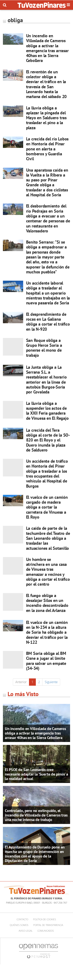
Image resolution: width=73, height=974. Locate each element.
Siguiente (51, 682)
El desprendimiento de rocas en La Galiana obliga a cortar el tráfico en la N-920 (48, 321)
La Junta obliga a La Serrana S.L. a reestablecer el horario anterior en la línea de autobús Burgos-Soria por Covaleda (46, 379)
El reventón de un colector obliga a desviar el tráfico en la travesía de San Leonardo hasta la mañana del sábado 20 (46, 84)
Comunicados (45, 930)
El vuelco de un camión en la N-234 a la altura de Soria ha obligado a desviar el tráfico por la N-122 (47, 632)
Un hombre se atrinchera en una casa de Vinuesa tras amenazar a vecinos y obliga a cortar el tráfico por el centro (48, 572)
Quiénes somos (19, 925)
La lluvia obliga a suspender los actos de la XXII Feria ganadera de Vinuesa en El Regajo (47, 411)
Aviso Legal (26, 930)
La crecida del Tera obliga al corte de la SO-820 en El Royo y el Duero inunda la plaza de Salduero (48, 440)
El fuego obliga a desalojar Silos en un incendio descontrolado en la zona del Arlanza (47, 603)
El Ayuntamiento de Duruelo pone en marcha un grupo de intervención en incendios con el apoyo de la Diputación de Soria (35, 854)
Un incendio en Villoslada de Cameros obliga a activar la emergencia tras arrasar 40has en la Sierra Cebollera (47, 48)
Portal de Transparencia (48, 925)
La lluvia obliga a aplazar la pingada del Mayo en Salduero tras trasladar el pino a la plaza (46, 117)
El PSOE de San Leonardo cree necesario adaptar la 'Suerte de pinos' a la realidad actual (36, 774)
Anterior (21, 682)
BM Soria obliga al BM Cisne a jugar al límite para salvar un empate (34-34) (46, 661)
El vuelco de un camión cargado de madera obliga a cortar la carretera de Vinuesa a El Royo (47, 507)
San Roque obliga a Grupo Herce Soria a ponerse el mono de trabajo (44, 348)
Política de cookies (44, 919)
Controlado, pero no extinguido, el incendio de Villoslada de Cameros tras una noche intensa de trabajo (36, 815)
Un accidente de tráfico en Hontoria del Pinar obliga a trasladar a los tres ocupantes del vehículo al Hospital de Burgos (47, 473)
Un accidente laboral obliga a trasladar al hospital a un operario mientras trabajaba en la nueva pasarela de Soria (48, 293)
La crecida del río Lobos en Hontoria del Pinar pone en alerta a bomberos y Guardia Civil (47, 148)
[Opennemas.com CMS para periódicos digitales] (38, 951)
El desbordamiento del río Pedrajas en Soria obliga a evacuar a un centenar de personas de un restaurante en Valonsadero (48, 218)
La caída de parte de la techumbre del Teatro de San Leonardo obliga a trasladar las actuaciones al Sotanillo (48, 538)
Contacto (22, 919)
